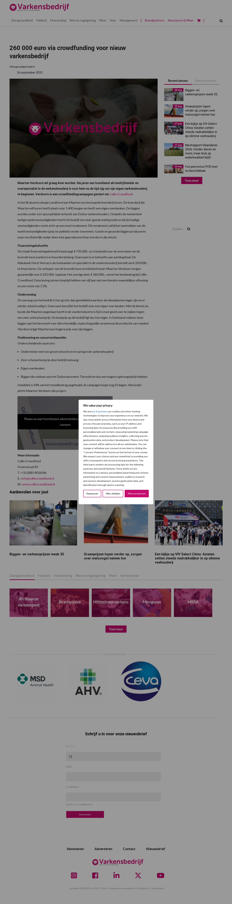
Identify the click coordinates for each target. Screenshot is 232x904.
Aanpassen (92, 493)
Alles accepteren (137, 493)
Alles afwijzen (113, 493)
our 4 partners (99, 411)
